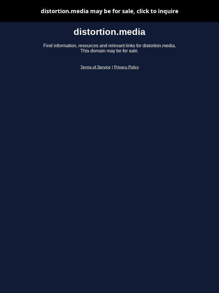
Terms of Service (95, 67)
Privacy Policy (126, 67)
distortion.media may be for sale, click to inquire (110, 11)
